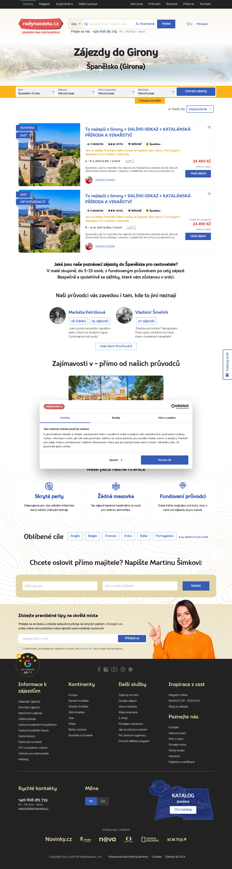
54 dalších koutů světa (194, 536)
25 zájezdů (100, 321)
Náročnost (129, 162)
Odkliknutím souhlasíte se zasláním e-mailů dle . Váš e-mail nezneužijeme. (72, 648)
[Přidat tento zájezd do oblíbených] (209, 127)
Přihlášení (202, 24)
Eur (103, 801)
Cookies (157, 856)
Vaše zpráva (31, 581)
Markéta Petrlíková (86, 313)
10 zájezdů (146, 321)
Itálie (144, 536)
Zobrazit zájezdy (196, 91)
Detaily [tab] (116, 417)
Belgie (92, 536)
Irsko (128, 536)
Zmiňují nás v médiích (116, 829)
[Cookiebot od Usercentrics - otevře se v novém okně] (174, 406)
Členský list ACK (175, 856)
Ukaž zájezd (198, 173)
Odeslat (196, 585)
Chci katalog (183, 809)
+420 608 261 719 (105, 31)
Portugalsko (165, 536)
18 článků (78, 321)
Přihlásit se (132, 638)
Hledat (166, 23)
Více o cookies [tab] (167, 417)
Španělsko (155, 144)
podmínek (86, 648)
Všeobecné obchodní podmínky (128, 856)
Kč (91, 801)
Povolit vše (164, 459)
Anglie (75, 536)
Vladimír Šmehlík (105, 179)
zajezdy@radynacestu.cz (33, 808)
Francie (110, 536)
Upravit (113, 459)
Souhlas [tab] (65, 417)
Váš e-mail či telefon (116, 581)
